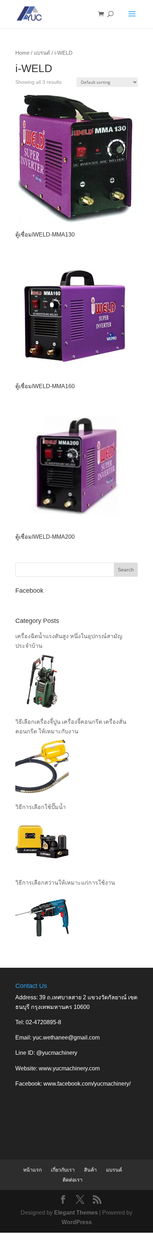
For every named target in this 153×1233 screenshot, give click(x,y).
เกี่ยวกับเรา (63, 1170)
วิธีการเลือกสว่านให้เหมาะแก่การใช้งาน (65, 883)
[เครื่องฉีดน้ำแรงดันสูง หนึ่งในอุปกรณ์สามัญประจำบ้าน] (42, 681)
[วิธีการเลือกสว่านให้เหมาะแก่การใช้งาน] (42, 917)
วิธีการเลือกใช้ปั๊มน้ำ (40, 807)
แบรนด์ (42, 53)
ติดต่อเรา (73, 1180)
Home (22, 53)
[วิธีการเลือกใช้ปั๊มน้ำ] (42, 842)
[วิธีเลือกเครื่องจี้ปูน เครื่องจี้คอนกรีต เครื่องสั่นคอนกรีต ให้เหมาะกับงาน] (42, 766)
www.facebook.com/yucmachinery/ (87, 1084)
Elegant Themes (76, 1213)
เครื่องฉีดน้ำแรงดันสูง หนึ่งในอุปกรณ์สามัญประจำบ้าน (68, 641)
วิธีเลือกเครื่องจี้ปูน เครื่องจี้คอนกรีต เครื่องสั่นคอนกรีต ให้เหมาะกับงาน (70, 726)
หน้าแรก (32, 1170)
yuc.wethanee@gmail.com (66, 1037)
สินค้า (90, 1170)
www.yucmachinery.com (69, 1068)
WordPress (77, 1222)
